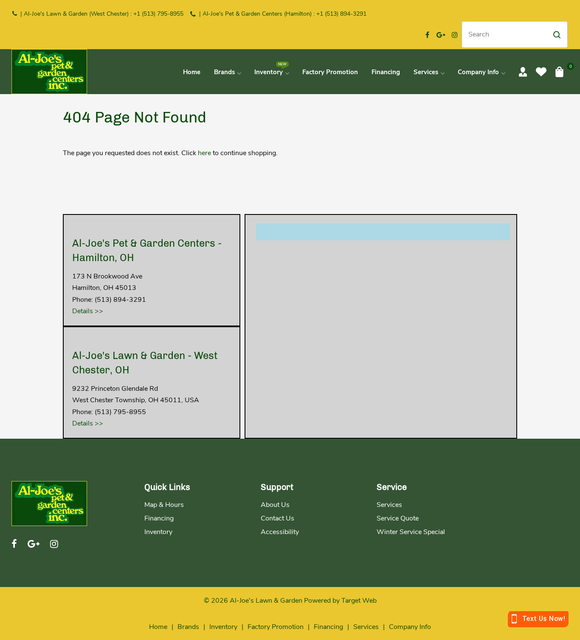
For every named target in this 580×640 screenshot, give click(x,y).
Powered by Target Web (340, 600)
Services (389, 504)
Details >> (87, 311)
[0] (559, 71)
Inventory (158, 532)
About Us (275, 504)
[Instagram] (454, 34)
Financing (159, 518)
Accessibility (280, 532)
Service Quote (398, 518)
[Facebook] (427, 34)
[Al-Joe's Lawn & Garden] (49, 71)
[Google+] (441, 34)
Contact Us (277, 518)
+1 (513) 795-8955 (158, 14)
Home (158, 627)
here (204, 153)
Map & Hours (164, 504)
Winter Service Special (411, 532)
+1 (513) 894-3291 (341, 14)
